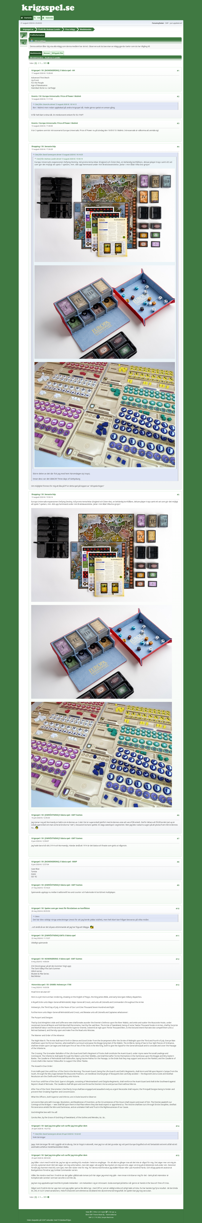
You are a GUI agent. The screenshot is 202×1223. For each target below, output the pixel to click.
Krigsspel (35, 70)
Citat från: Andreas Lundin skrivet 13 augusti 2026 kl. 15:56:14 (60, 159)
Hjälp (87, 1212)
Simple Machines (108, 1217)
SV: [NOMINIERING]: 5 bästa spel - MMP (59, 861)
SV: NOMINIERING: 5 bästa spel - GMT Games (61, 959)
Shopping (35, 146)
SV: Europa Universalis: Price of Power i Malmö (60, 96)
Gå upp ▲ (112, 1212)
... (42, 63)
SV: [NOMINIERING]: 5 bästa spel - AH (58, 70)
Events (34, 96)
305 (45, 63)
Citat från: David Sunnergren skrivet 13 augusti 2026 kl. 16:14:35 (59, 154)
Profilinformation (37, 35)
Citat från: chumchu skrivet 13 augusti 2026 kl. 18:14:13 (56, 104)
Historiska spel (38, 984)
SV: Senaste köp (48, 146)
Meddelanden (35, 53)
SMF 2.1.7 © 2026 (95, 1217)
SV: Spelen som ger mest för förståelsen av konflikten (65, 908)
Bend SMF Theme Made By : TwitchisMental (101, 1215)
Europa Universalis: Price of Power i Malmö (58, 123)
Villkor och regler (99, 1212)
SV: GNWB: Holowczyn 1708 (59, 984)
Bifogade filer (57, 53)
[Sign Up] (23, 35)
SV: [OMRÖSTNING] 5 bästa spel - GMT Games (61, 815)
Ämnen (47, 53)
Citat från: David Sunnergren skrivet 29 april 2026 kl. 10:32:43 (58, 1134)
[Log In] (23, 43)
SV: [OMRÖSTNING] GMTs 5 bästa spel (58, 935)
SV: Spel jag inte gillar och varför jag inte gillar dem (64, 1126)
